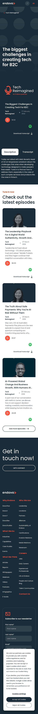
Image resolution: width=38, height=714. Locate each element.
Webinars (6, 577)
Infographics (7, 592)
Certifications (24, 533)
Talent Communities (26, 588)
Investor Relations (25, 538)
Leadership (23, 506)
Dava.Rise (6, 521)
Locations (22, 511)
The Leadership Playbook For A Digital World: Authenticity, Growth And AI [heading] (18, 234)
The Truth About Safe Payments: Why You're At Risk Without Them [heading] (18, 309)
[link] (30, 126)
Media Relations (25, 543)
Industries (6, 537)
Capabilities (7, 541)
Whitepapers (7, 572)
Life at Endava (24, 576)
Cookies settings (19, 694)
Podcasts (6, 587)
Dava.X (5, 511)
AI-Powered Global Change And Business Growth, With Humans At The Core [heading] (18, 384)
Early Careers (24, 564)
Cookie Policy (23, 671)
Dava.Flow (6, 506)
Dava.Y (5, 516)
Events (5, 551)
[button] (27, 3)
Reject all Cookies (19, 705)
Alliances (22, 521)
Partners (22, 516)
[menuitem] (11, 505)
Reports (5, 567)
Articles (5, 562)
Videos (5, 582)
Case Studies (7, 546)
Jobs (20, 559)
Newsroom (23, 548)
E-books (5, 597)
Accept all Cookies (19, 699)
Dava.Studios (7, 525)
